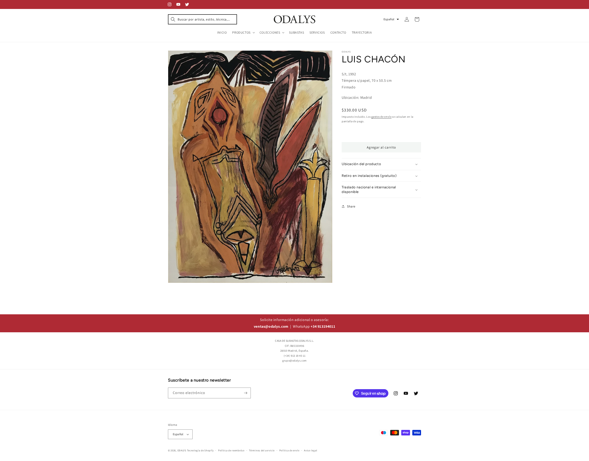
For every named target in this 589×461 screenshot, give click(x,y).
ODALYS (181, 450)
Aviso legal (310, 450)
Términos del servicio (262, 450)
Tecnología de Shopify (200, 450)
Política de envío (289, 450)
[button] (202, 19)
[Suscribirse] (245, 393)
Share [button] (351, 206)
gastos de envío (381, 116)
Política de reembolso (231, 450)
